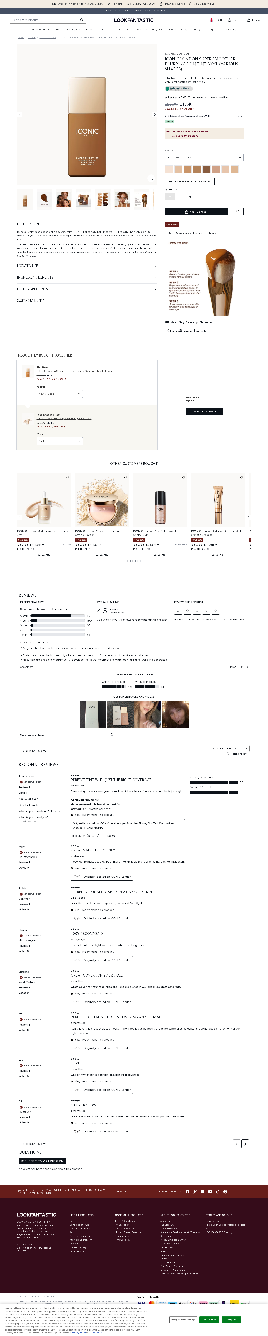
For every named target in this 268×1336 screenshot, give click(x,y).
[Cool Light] (178, 169)
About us (165, 1221)
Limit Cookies (209, 1319)
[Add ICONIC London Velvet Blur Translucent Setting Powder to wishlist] (125, 477)
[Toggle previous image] (19, 114)
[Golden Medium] (188, 169)
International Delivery (81, 1240)
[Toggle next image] (154, 114)
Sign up (121, 1191)
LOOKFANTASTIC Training (219, 1232)
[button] (204, 89)
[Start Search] (82, 19)
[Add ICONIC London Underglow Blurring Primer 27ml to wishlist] (67, 477)
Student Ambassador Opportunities (179, 1273)
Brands (31, 37)
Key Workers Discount (171, 1266)
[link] (235, 20)
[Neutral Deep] (206, 169)
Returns (73, 1232)
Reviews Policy (122, 1240)
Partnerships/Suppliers (172, 1255)
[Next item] (248, 517)
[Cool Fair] (169, 169)
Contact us (75, 1243)
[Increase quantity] (190, 196)
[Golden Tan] (197, 169)
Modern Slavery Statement (129, 1232)
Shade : (169, 150)
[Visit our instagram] (202, 1191)
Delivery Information (80, 1236)
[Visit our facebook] (187, 1191)
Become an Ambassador (173, 1270)
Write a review (201, 97)
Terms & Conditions (125, 1221)
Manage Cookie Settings (183, 1319)
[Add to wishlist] (238, 211)
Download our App (79, 1224)
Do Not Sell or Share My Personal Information (34, 1249)
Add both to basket (204, 411)
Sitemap (164, 1258)
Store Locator (213, 1221)
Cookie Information (125, 1228)
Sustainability (122, 1236)
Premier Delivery (78, 1247)
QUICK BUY (44, 555)
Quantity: (171, 189)
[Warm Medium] (235, 169)
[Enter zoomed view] (151, 178)
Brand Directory (168, 1228)
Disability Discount (170, 1243)
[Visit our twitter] (195, 1191)
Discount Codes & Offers (173, 1240)
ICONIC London (48, 37)
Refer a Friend (167, 1262)
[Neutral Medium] (216, 169)
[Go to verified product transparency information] (179, 88)
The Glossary (167, 1224)
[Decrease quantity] (170, 196)
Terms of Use (97, 1333)
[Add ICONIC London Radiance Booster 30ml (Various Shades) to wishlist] (241, 477)
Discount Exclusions (80, 1228)
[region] (134, 1320)
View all (239, 116)
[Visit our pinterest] (225, 1191)
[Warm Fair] (225, 169)
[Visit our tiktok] (217, 1191)
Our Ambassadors (170, 1247)
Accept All (231, 1319)
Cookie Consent (25, 1244)
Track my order (77, 1251)
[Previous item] (19, 517)
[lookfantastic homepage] (133, 20)
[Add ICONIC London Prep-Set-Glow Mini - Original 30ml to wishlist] (183, 477)
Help (72, 1221)
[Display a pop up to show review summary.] (43, 544)
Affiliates (164, 1251)
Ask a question (219, 97)
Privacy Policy (122, 1224)
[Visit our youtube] (210, 1191)
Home (21, 37)
